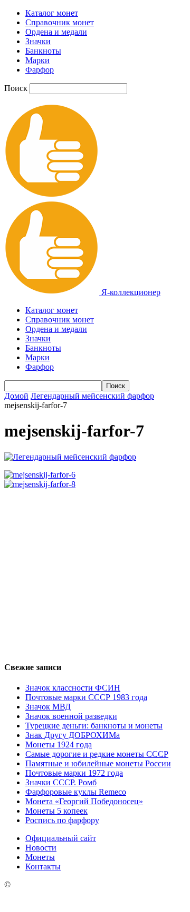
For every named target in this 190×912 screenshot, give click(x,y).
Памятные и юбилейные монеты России (98, 763)
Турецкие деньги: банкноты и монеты (94, 725)
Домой (16, 395)
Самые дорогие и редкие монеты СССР (96, 753)
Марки (37, 60)
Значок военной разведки (71, 716)
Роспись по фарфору (62, 820)
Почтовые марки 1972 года (74, 772)
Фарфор (39, 69)
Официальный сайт (60, 838)
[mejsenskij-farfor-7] (70, 456)
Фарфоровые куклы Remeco (75, 791)
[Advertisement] (95, 570)
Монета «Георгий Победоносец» (84, 801)
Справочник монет (59, 22)
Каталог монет (51, 12)
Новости (40, 847)
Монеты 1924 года (58, 744)
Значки (38, 41)
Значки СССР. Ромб (61, 782)
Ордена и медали (56, 31)
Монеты (40, 857)
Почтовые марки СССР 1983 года (86, 697)
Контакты (43, 866)
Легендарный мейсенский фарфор (92, 395)
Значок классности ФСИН (72, 687)
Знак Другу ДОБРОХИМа (72, 735)
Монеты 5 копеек (56, 810)
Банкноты (43, 50)
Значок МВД (48, 706)
